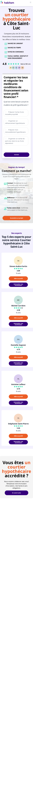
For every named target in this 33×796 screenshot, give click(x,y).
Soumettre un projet (16, 218)
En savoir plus (16, 493)
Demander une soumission (18, 284)
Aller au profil (18, 278)
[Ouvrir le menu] (30, 2)
